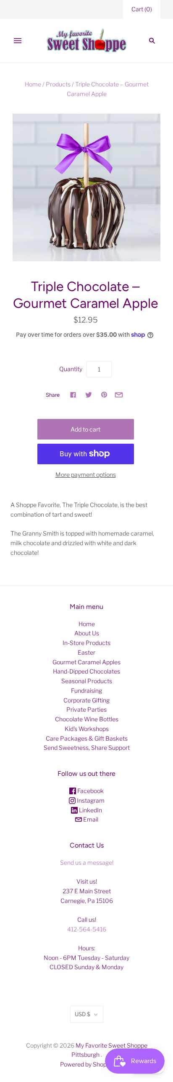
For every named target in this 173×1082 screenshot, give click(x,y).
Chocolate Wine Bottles (86, 719)
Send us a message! (86, 862)
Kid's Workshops (87, 728)
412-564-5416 (86, 929)
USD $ (82, 1014)
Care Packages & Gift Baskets (87, 738)
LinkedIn (90, 810)
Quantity (70, 368)
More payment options (85, 474)
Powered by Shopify (86, 1064)
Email (90, 819)
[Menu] (18, 40)
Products (58, 84)
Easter (86, 652)
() (141, 9)
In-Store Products (86, 642)
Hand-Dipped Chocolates (86, 671)
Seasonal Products (86, 680)
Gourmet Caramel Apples (86, 662)
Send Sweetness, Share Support (87, 747)
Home (33, 84)
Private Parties (86, 709)
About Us (86, 633)
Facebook (90, 790)
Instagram (90, 800)
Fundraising (86, 690)
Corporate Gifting (86, 700)
